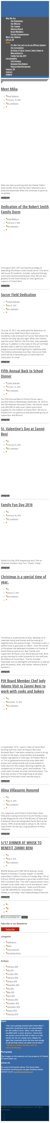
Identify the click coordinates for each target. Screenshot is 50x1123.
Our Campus (15, 26)
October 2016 (12, 974)
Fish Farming (16, 61)
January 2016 (12, 981)
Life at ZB (10, 39)
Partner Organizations (20, 34)
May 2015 (10, 992)
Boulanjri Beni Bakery (19, 64)
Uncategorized (13, 949)
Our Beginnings (17, 21)
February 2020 (12, 966)
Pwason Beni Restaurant (20, 66)
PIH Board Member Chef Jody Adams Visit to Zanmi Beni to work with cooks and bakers (23, 686)
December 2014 (13, 1003)
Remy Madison (13, 96)
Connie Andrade (13, 301)
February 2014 (12, 1014)
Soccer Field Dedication (18, 294)
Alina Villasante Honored (20, 790)
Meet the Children (13, 37)
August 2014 (12, 1010)
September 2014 (13, 1007)
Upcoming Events (14, 953)
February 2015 (12, 999)
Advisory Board (17, 29)
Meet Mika (9, 89)
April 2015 (11, 996)
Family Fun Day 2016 (17, 504)
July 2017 (10, 970)
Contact (9, 72)
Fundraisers (11, 942)
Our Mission (15, 23)
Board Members (17, 31)
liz (8, 441)
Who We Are (11, 18)
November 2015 (13, 985)
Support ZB (10, 69)
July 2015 (10, 988)
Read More (5, 198)
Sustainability (11, 58)
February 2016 (12, 977)
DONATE (9, 74)
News (8, 42)
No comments (12, 103)
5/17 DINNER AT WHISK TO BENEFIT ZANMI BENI (21, 845)
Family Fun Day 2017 (18, 55)
